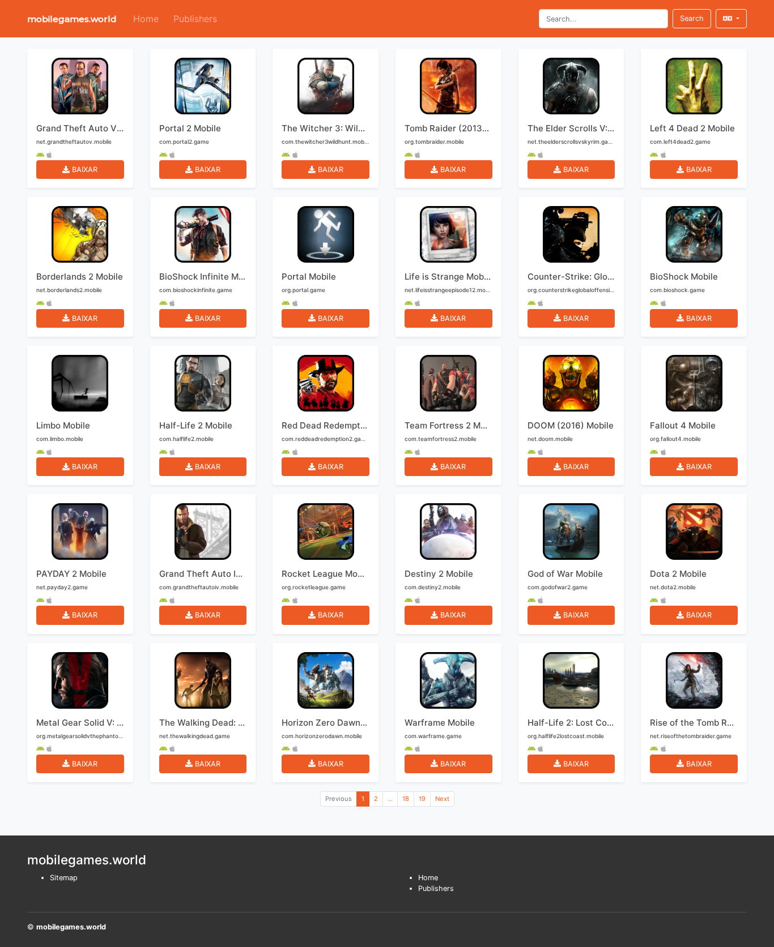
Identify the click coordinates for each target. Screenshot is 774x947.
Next (442, 799)
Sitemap (64, 877)
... (390, 799)
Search (692, 18)
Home (146, 18)
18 (405, 799)
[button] (731, 18)
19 (422, 799)
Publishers (195, 18)
